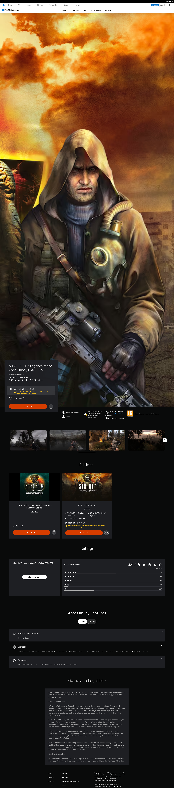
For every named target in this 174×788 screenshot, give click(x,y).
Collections (75, 10)
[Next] (165, 440)
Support (76, 5)
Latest (64, 10)
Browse (108, 10)
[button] (116, 413)
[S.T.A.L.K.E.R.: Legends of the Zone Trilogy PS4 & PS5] (28, 440)
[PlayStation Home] (3, 5)
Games (28, 5)
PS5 (19, 5)
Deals (85, 10)
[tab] (82, 621)
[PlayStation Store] (11, 9)
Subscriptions (96, 10)
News (66, 5)
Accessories (53, 5)
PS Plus (40, 5)
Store (10, 5)
